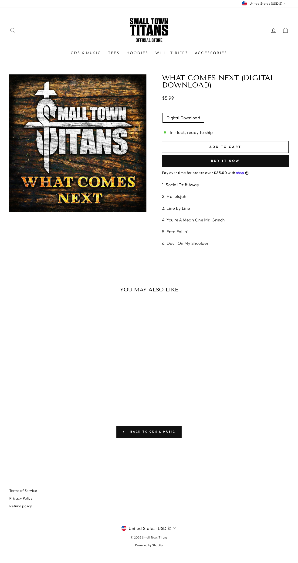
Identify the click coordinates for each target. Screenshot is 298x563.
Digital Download (183, 117)
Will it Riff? (171, 52)
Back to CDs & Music (152, 431)
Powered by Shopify (149, 545)
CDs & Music (86, 52)
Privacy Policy (21, 498)
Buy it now (225, 161)
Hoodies (137, 52)
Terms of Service (23, 490)
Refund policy (20, 506)
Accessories (211, 52)
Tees (114, 52)
